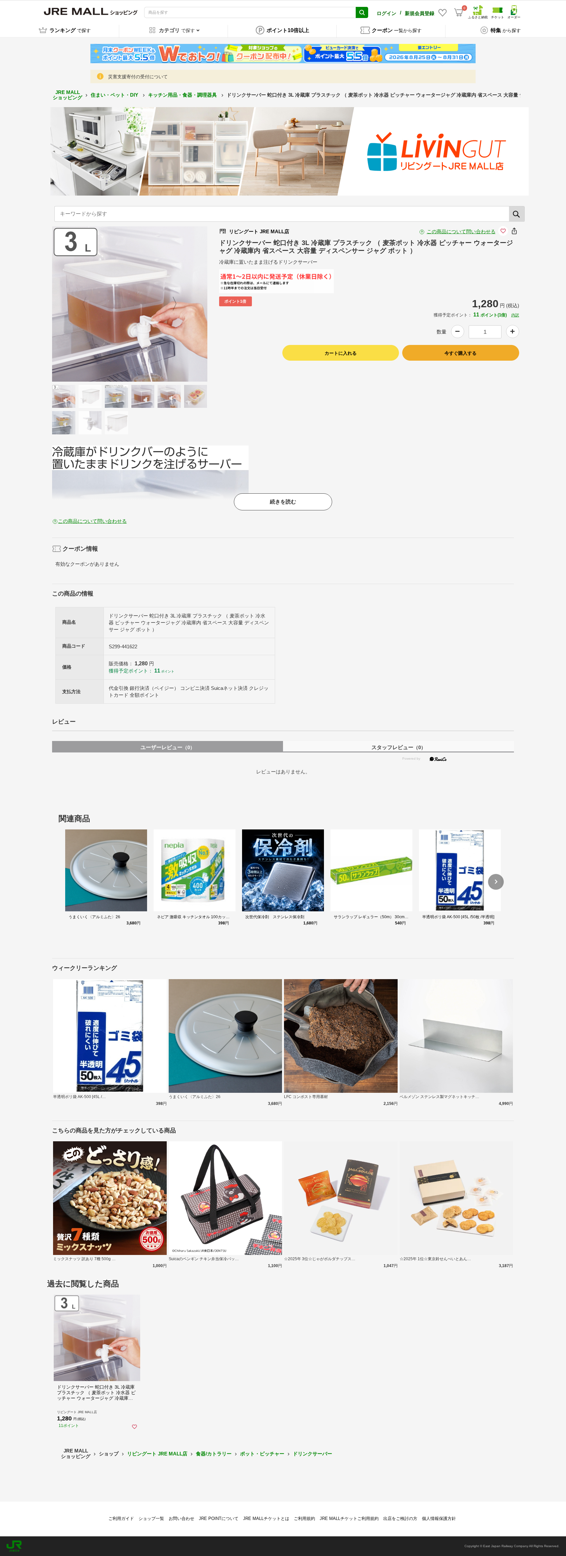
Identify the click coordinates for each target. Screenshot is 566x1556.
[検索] (517, 214)
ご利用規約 (304, 1518)
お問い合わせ (181, 1518)
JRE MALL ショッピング (67, 95)
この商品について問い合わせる (461, 231)
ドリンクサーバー (312, 1453)
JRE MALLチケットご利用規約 (349, 1518)
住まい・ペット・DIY (115, 95)
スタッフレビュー (398, 747)
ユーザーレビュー (168, 747)
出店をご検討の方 (400, 1518)
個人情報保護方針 (439, 1518)
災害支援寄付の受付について (138, 76)
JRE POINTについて (218, 1518)
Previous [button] (88, 304)
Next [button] (170, 304)
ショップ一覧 (151, 1518)
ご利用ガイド (121, 1518)
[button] (496, 882)
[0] (458, 12)
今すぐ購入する (460, 353)
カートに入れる (341, 353)
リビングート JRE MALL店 (157, 1453)
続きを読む (283, 501)
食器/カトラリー (214, 1453)
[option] (129, 304)
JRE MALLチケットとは (266, 1518)
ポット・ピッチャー (262, 1453)
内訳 (515, 315)
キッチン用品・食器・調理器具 (183, 95)
